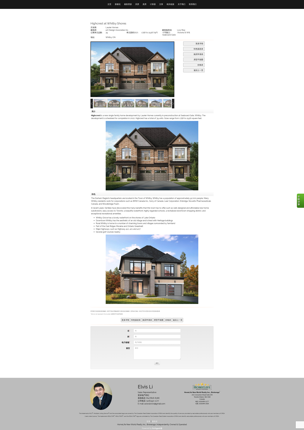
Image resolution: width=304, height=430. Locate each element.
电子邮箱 (125, 342)
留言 (128, 348)
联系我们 (193, 4)
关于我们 (181, 4)
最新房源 (128, 4)
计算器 (153, 4)
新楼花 (118, 4)
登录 (148, 421)
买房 (137, 4)
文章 (161, 4)
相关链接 (170, 4)
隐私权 (154, 421)
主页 (109, 4)
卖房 (144, 4)
